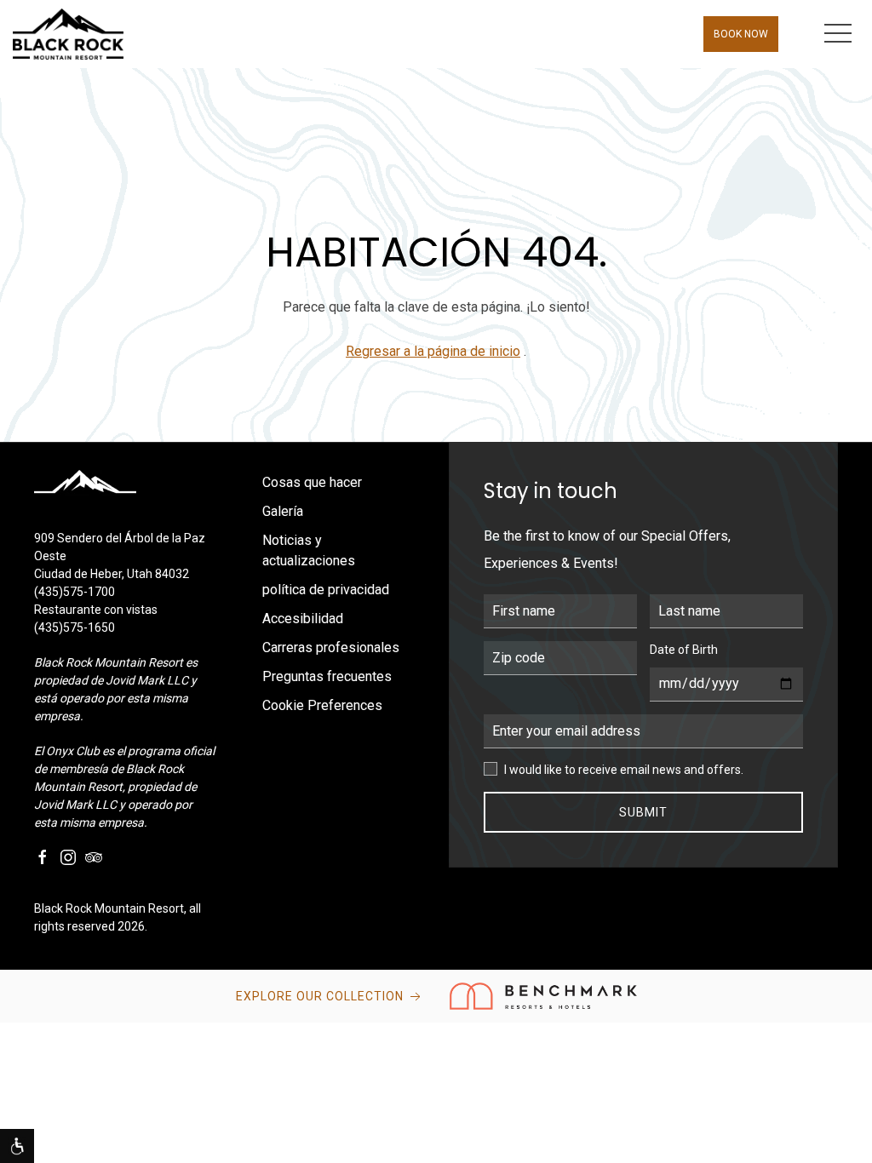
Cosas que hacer (312, 482)
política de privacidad (325, 590)
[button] (838, 34)
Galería (282, 511)
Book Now (741, 34)
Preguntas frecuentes (327, 676)
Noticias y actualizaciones (308, 550)
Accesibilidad (302, 618)
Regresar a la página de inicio (433, 351)
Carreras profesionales (330, 647)
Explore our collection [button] (321, 996)
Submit (643, 812)
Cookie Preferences (322, 705)
